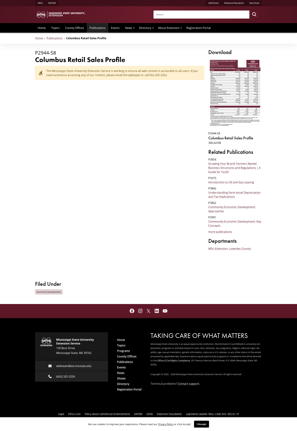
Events (115, 28)
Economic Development (49, 291)
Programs (123, 351)
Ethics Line (74, 414)
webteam (134, 75)
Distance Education (234, 2)
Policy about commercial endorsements (107, 414)
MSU (40, 2)
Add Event (213, 2)
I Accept (201, 424)
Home (42, 28)
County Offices (74, 28)
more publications (220, 232)
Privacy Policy (165, 424)
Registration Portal (198, 28)
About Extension (168, 28)
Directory (145, 28)
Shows (121, 378)
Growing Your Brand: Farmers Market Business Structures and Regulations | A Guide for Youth (234, 168)
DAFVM (52, 2)
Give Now (254, 2)
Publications (98, 28)
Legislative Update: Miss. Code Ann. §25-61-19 (212, 414)
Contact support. (189, 384)
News (128, 28)
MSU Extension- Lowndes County (229, 249)
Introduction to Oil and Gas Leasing (231, 182)
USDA (149, 414)
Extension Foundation (169, 414)
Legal (61, 414)
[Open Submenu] (134, 28)
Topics (55, 28)
